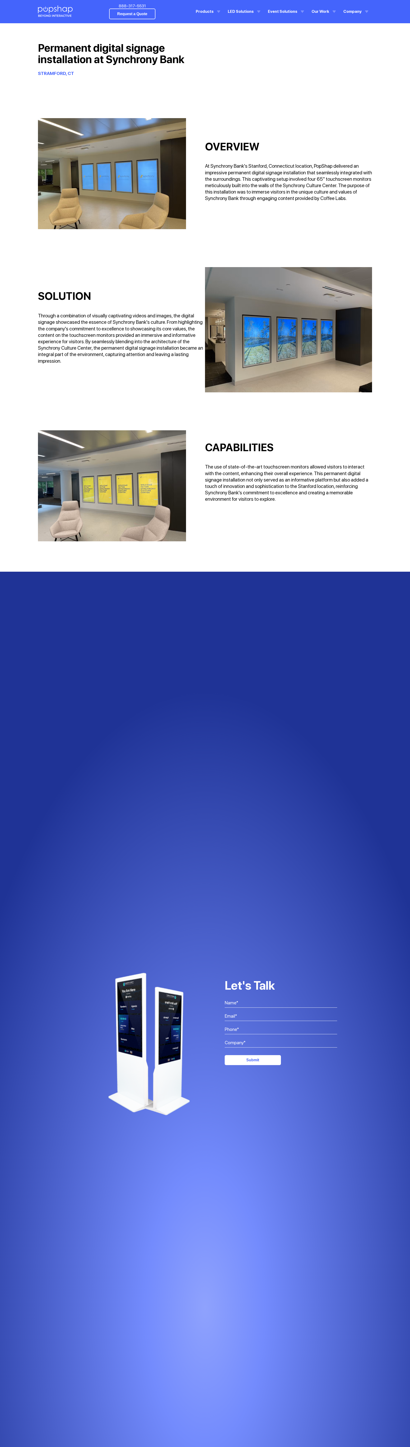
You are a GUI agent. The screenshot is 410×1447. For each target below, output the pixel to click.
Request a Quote (132, 14)
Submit (252, 1060)
